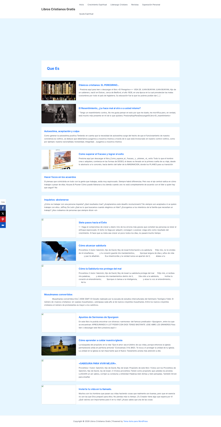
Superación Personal (151, 4)
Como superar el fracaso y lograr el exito (101, 154)
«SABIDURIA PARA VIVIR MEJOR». (97, 363)
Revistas (135, 4)
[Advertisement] (110, 36)
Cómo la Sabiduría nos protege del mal (100, 268)
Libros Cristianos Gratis (58, 9)
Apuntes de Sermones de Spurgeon (98, 317)
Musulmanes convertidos (58, 294)
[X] (3, 213)
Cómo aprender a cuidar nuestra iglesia (100, 340)
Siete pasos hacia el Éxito (93, 222)
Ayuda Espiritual (86, 14)
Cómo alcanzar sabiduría (92, 245)
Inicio (81, 4)
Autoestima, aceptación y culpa (61, 131)
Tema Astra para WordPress (135, 421)
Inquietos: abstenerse (56, 199)
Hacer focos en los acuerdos (60, 177)
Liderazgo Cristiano (119, 4)
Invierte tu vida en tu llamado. (95, 389)
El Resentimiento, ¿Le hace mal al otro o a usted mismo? (110, 108)
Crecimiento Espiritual (97, 4)
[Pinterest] (3, 219)
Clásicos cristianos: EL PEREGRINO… (99, 85)
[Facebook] (3, 208)
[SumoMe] (3, 225)
